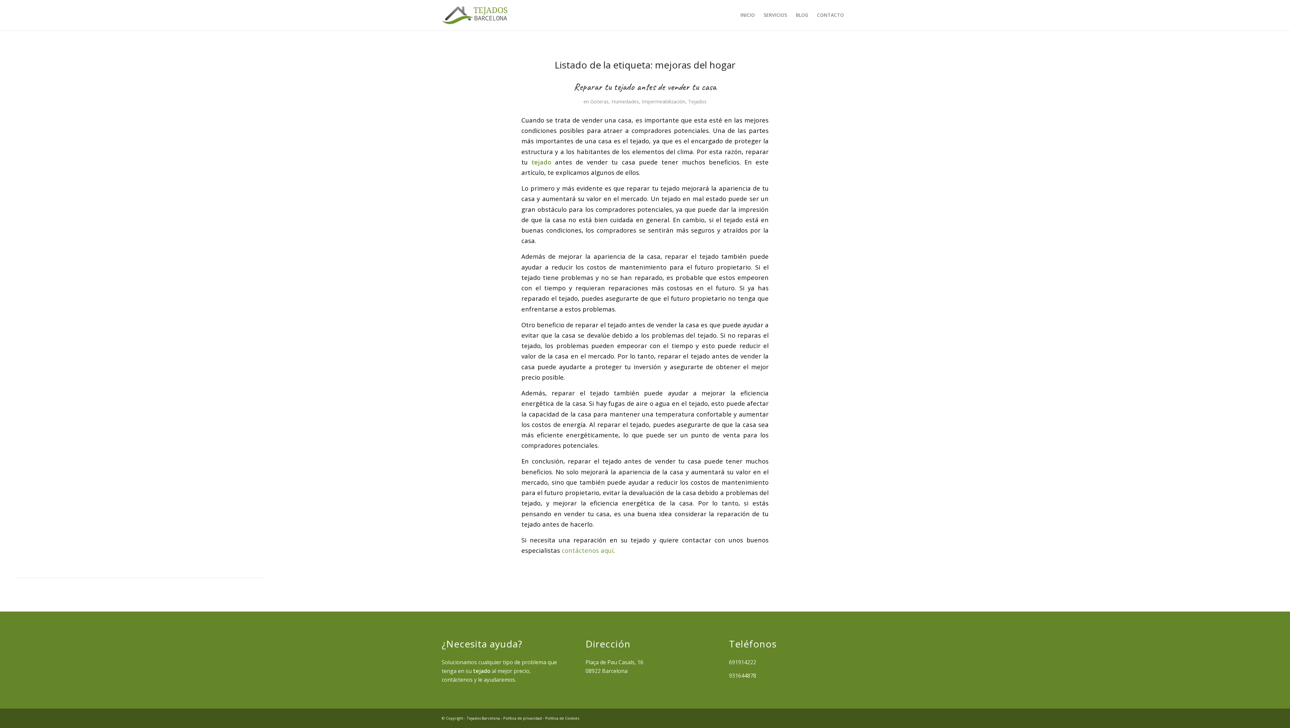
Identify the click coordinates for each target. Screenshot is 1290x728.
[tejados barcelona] (475, 15)
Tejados (697, 101)
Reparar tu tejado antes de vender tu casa (645, 86)
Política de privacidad (522, 718)
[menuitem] (747, 15)
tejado (541, 162)
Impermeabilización (663, 101)
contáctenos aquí (587, 550)
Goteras (599, 101)
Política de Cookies (562, 718)
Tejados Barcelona (483, 718)
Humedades (625, 101)
